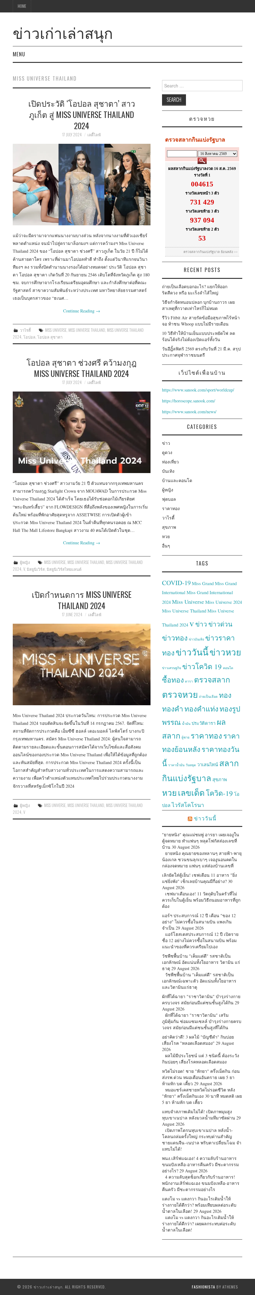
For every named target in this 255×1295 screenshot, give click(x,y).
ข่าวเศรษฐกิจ (171, 668)
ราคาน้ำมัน (176, 765)
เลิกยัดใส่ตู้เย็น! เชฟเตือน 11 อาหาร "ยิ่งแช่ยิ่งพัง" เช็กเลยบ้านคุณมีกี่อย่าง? (199, 878)
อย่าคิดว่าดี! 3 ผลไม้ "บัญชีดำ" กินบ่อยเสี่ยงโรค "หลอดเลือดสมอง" (198, 1040)
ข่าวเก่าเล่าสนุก (63, 32)
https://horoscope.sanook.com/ (188, 401)
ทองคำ (172, 708)
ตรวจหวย (180, 694)
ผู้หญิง (25, 562)
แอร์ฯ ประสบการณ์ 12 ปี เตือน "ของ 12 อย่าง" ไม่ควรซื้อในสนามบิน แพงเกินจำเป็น (199, 922)
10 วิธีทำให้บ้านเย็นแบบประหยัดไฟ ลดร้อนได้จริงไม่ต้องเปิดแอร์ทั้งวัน (198, 336)
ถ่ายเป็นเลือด (208, 696)
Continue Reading (81, 311)
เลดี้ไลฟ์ (94, 135)
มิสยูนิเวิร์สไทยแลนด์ (64, 569)
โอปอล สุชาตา (50, 337)
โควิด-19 (219, 793)
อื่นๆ (166, 546)
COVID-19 (176, 582)
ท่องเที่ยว (170, 462)
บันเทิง (168, 471)
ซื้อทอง (173, 679)
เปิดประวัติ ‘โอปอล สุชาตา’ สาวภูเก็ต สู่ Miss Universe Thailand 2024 (81, 114)
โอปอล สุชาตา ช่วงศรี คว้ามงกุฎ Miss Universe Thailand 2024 (81, 367)
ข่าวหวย (225, 652)
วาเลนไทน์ (207, 764)
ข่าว (166, 443)
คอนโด (228, 668)
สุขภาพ (169, 527)
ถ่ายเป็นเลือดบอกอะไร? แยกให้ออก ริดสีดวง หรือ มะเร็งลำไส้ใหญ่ (194, 290)
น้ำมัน (186, 723)
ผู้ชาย (185, 737)
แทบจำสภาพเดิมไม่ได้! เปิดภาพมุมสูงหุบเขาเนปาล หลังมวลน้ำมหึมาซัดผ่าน (198, 1115)
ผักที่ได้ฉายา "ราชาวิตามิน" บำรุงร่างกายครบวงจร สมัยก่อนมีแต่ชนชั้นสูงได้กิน (201, 999)
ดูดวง (167, 452)
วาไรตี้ (25, 330)
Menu (19, 54)
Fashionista (203, 1287)
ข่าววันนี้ (192, 652)
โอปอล (29, 337)
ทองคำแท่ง (201, 708)
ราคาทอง (171, 508)
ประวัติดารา (204, 723)
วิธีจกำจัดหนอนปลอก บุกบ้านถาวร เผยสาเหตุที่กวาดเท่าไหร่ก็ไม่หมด (198, 305)
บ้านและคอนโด (177, 480)
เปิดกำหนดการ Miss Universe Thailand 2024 (82, 599)
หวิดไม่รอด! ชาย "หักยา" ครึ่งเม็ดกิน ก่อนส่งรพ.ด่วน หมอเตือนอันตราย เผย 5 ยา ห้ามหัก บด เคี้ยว (201, 1077)
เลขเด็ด (191, 792)
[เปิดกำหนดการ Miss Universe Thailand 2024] (82, 664)
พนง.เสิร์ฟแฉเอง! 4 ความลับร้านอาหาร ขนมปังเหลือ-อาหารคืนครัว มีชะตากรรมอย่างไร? (200, 1164)
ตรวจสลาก (212, 679)
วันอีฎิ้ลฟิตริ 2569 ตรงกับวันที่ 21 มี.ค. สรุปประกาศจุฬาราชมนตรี (201, 352)
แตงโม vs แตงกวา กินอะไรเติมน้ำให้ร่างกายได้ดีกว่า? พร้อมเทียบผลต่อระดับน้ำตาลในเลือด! (199, 1205)
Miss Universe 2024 (223, 602)
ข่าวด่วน (220, 624)
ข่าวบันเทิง (196, 639)
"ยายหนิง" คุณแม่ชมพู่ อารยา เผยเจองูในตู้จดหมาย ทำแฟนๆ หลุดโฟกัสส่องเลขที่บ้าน (200, 841)
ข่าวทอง (175, 637)
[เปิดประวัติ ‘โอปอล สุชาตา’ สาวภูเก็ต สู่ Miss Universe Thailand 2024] (82, 184)
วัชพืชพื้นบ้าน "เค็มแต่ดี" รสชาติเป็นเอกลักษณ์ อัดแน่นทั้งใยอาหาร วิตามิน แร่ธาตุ (201, 962)
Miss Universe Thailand (86, 330)
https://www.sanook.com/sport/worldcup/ (198, 390)
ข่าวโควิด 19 (202, 666)
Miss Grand (203, 583)
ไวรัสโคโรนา (188, 805)
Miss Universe (56, 330)
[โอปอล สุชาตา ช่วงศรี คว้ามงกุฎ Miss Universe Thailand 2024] (82, 432)
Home (22, 6)
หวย (166, 536)
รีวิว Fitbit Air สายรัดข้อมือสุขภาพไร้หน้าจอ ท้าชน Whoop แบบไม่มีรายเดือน (201, 321)
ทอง (225, 695)
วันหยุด (191, 765)
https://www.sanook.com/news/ (189, 412)
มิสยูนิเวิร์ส (36, 569)
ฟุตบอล (169, 499)
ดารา (189, 681)
